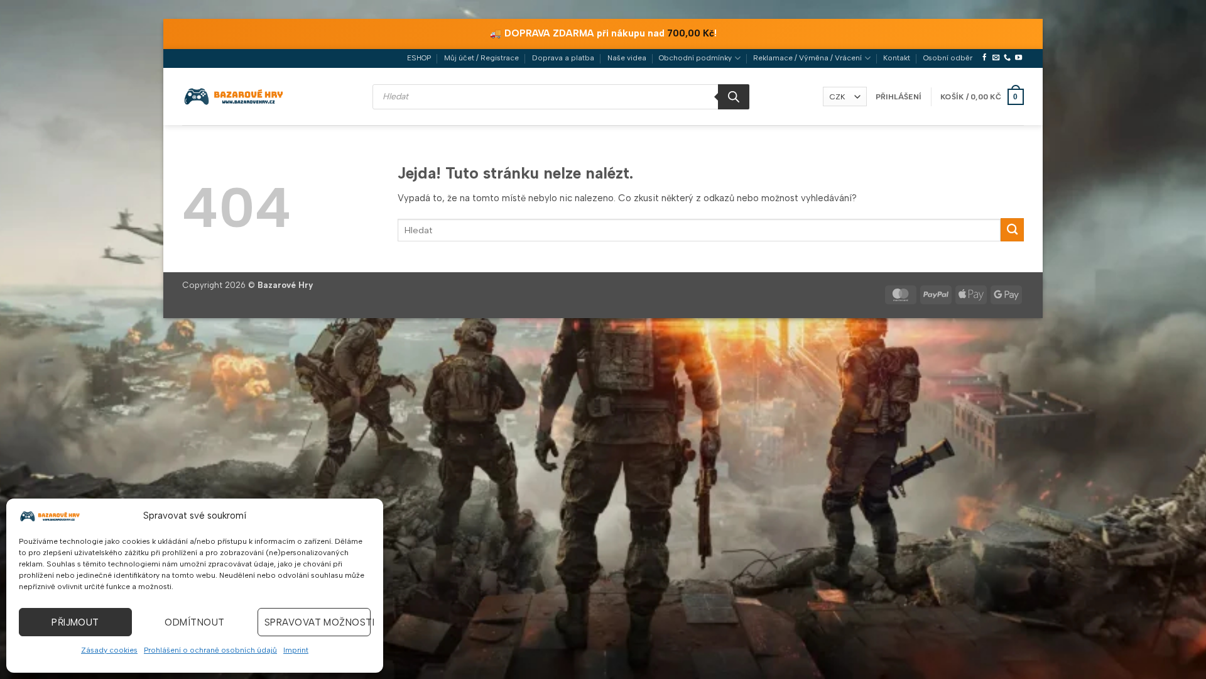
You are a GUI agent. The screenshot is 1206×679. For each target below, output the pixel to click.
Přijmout (75, 622)
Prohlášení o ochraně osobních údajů (210, 650)
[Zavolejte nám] (1007, 58)
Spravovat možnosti (317, 622)
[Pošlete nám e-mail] (995, 58)
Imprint (295, 650)
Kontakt (896, 57)
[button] (898, 97)
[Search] (733, 96)
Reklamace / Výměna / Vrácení (807, 57)
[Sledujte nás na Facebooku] (984, 58)
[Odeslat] (1012, 229)
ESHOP (419, 57)
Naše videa (626, 57)
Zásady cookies (109, 650)
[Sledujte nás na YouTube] (1018, 58)
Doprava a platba (563, 57)
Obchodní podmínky (695, 57)
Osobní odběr (947, 57)
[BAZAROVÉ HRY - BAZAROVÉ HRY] (234, 96)
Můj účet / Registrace (481, 57)
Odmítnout (194, 622)
